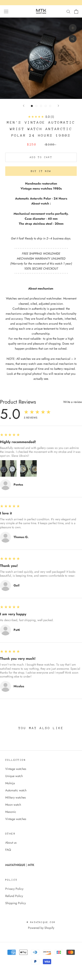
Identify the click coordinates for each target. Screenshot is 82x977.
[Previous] (23, 106)
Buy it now (41, 171)
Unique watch (14, 776)
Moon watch (13, 804)
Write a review (72, 401)
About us (11, 842)
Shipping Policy (15, 903)
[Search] (68, 11)
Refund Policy (14, 896)
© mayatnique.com (41, 922)
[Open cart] (76, 11)
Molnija (10, 783)
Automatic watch (15, 790)
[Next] (58, 106)
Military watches (15, 797)
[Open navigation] (6, 11)
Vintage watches (15, 769)
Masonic (10, 812)
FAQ (8, 850)
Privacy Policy (14, 889)
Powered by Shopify (41, 928)
